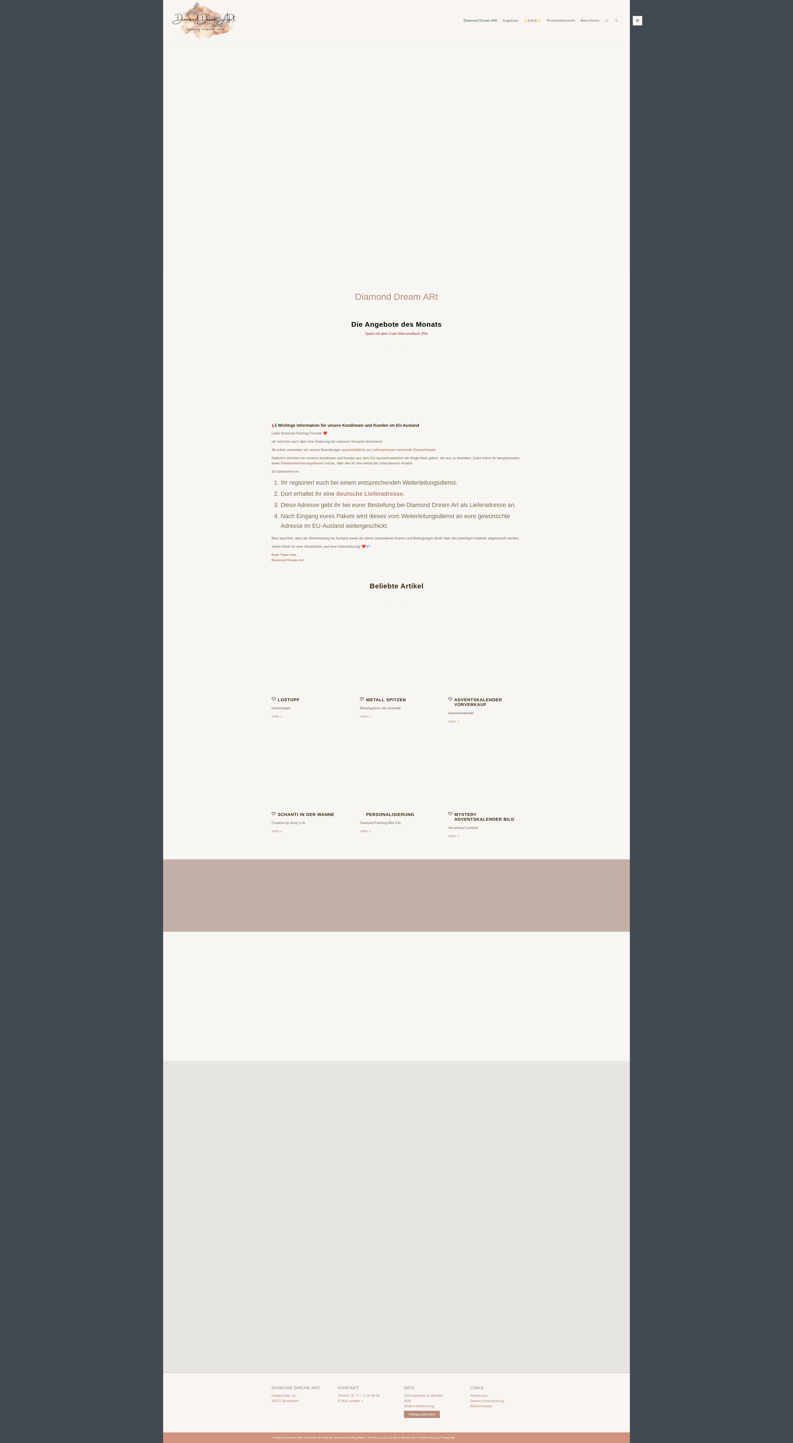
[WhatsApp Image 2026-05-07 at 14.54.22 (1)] (396, 656)
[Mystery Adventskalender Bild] (484, 771)
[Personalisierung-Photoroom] (396, 771)
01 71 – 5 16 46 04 (365, 1396)
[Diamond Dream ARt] (204, 20)
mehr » (277, 716)
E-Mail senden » (350, 1401)
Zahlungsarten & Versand (423, 1396)
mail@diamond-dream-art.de (410, 995)
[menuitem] (480, 20)
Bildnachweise (481, 1406)
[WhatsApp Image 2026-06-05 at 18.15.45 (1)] (484, 656)
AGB (407, 1401)
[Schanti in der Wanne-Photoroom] (308, 771)
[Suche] (617, 20)
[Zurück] (278, 381)
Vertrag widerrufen (421, 1414)
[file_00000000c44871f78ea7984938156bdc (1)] (308, 656)
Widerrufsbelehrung (419, 1406)
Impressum (479, 1396)
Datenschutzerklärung (487, 1401)
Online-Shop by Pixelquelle (437, 1437)
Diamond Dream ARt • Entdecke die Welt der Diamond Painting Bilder (320, 1437)
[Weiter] (515, 381)
